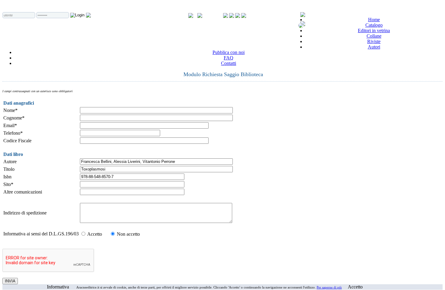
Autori (374, 46)
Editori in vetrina (374, 30)
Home (374, 19)
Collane (374, 36)
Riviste (374, 41)
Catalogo (374, 25)
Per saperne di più (329, 287)
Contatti (228, 63)
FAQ (228, 57)
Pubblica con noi (229, 52)
